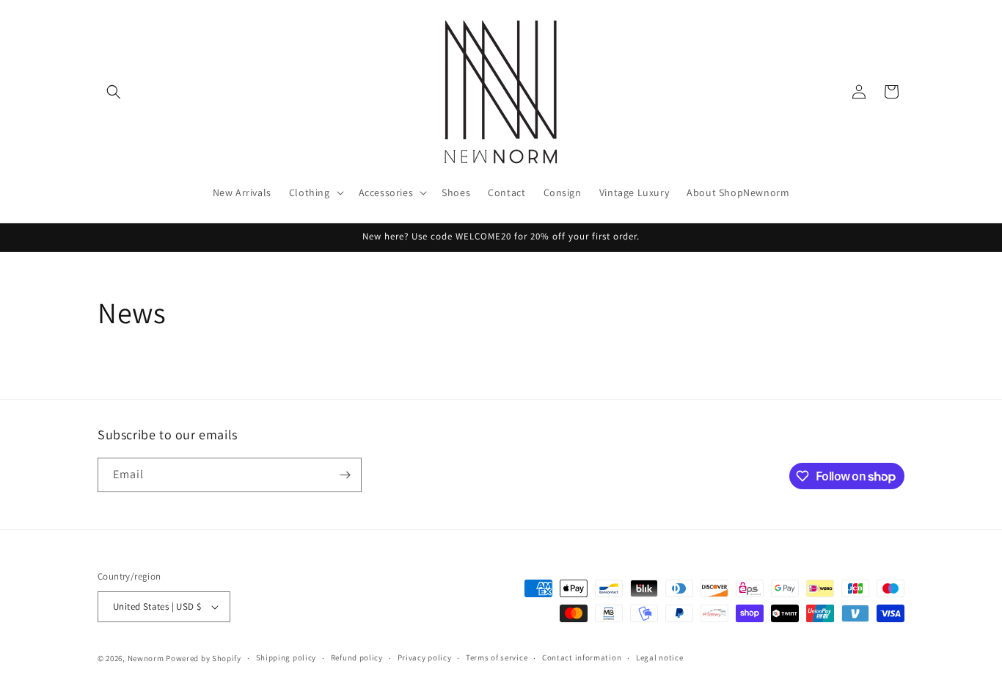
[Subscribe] (345, 475)
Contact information (581, 657)
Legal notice (659, 657)
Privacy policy (425, 657)
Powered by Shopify (203, 658)
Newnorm (146, 658)
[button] (114, 92)
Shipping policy (286, 657)
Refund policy (357, 657)
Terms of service (496, 657)
